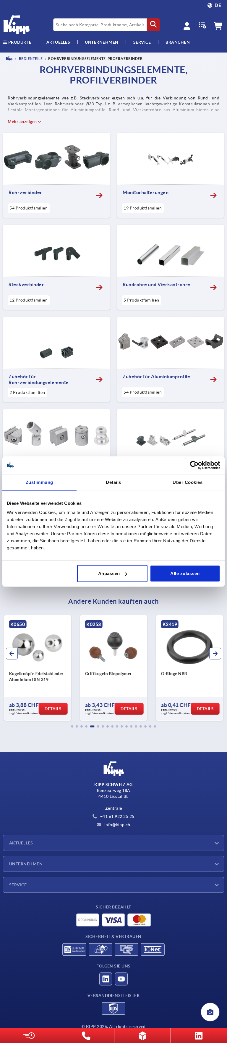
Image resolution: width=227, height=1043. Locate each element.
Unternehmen (102, 42)
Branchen (178, 42)
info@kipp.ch (116, 824)
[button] (72, 726)
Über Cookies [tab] (187, 481)
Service (18, 884)
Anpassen (109, 573)
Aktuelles (21, 843)
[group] (37, 668)
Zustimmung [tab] (39, 481)
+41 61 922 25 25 (116, 816)
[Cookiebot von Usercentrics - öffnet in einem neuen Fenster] (194, 465)
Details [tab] (113, 481)
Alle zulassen (185, 573)
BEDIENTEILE (30, 58)
